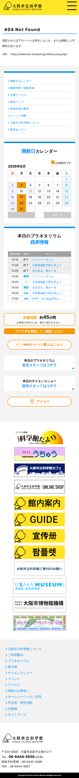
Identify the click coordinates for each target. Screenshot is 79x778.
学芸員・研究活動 (20, 702)
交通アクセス (18, 94)
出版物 (12, 708)
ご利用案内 (15, 654)
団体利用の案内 (19, 108)
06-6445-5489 (32, 762)
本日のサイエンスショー (39, 383)
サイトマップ (17, 714)
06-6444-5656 (22, 757)
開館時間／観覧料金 (22, 87)
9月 (55, 215)
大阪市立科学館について (25, 122)
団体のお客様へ (18, 690)
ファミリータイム (43, 259)
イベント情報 (18, 115)
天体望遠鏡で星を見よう (47, 265)
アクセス (42, 401)
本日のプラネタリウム (39, 362)
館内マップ (17, 101)
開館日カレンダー (21, 81)
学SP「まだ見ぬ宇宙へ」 (47, 298)
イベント (14, 678)
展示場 (12, 666)
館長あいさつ (18, 129)
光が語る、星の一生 (44, 270)
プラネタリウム (18, 660)
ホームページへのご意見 (25, 696)
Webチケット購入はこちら (43, 344)
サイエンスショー (20, 672)
